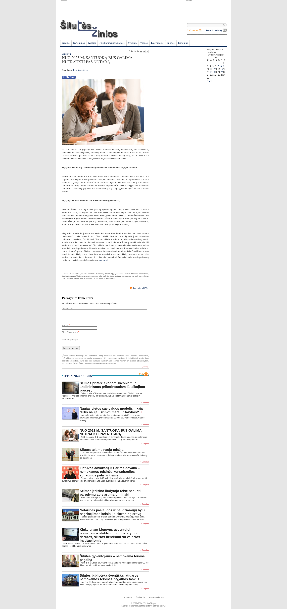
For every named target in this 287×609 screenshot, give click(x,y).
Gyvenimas (79, 42)
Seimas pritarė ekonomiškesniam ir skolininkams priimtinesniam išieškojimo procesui (112, 386)
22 (222, 72)
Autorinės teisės (156, 597)
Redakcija (140, 597)
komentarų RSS (140, 288)
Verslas (144, 42)
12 (213, 69)
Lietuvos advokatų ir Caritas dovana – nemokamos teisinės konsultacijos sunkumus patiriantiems (110, 471)
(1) (141, 411)
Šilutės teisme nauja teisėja (101, 450)
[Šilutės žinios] (89, 29)
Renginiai (183, 42)
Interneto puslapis (70, 339)
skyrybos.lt (103, 260)
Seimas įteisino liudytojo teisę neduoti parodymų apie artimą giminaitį (110, 492)
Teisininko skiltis (80, 70)
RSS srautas (192, 30)
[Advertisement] (206, 10)
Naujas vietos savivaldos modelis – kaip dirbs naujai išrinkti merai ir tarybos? (111, 410)
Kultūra (92, 42)
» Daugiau (145, 402)
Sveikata (132, 42)
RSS (141, 374)
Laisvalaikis (157, 42)
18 (211, 72)
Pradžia (66, 42)
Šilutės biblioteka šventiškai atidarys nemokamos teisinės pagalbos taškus (109, 577)
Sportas (171, 42)
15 (222, 69)
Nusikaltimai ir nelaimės (112, 42)
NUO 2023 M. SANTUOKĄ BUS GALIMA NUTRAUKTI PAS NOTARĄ (110, 432)
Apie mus (128, 597)
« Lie (209, 81)
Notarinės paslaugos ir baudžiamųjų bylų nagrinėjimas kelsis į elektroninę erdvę (112, 512)
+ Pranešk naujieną (213, 30)
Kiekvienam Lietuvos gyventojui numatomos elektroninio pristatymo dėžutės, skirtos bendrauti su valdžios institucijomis (110, 535)
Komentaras (67, 308)
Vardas (66, 325)
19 (213, 72)
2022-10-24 (67, 54)
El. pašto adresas (70, 332)
